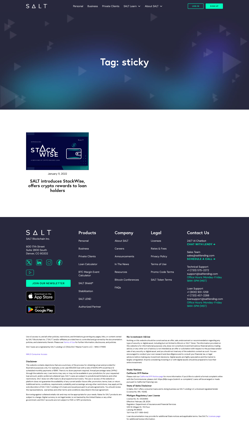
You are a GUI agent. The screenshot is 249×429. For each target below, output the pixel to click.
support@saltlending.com (202, 274)
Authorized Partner (90, 306)
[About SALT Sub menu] (161, 6)
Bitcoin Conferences (127, 279)
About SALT (152, 6)
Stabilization (86, 291)
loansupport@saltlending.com (205, 299)
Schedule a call (199, 259)
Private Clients (110, 6)
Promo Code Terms (162, 272)
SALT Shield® (86, 283)
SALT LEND (85, 299)
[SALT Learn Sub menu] (139, 6)
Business (92, 6)
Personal (78, 6)
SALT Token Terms (161, 279)
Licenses (156, 241)
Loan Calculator (88, 264)
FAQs (118, 287)
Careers (119, 248)
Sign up (214, 6)
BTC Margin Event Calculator (89, 273)
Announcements (124, 256)
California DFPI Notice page (151, 376)
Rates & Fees (159, 248)
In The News (122, 264)
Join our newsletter (48, 283)
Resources (121, 272)
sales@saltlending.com (200, 255)
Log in (195, 6)
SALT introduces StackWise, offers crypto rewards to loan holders (57, 185)
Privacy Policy (159, 256)
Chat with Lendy (199, 244)
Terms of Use (158, 264)
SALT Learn (130, 6)
